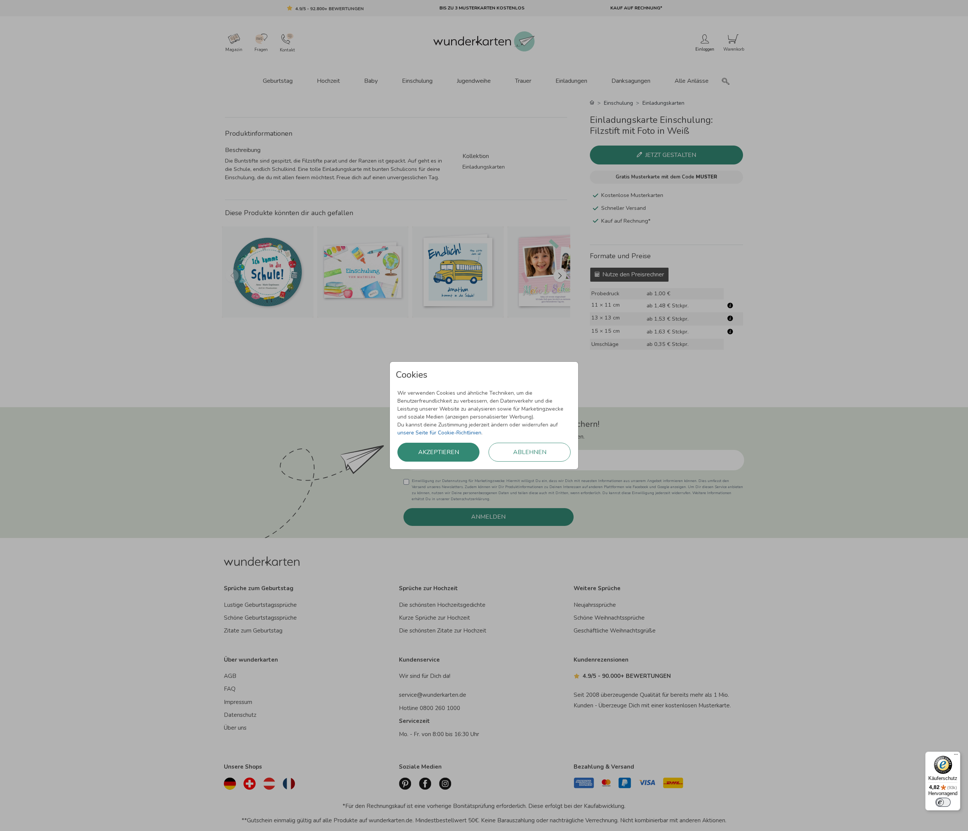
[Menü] (955, 756)
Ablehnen (529, 452)
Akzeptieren (438, 452)
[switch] (943, 802)
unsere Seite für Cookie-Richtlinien (439, 432)
